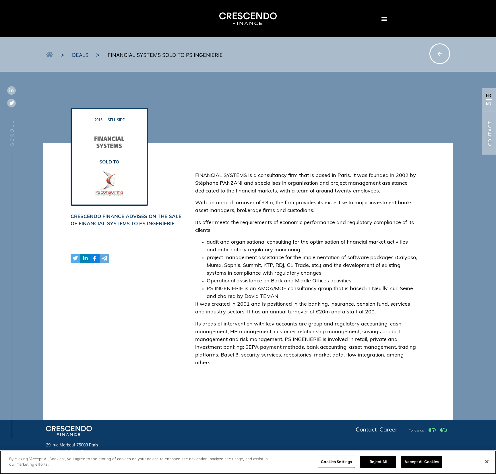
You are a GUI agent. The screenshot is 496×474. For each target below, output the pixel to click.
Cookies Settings (336, 461)
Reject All (378, 461)
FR (488, 96)
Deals (80, 55)
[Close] (486, 461)
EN (488, 104)
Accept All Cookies (421, 461)
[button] (384, 19)
